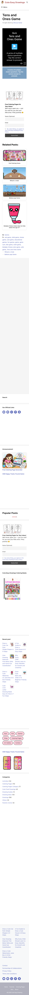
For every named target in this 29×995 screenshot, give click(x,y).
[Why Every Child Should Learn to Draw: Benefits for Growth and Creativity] (25, 656)
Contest (17, 743)
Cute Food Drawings (9, 789)
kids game (9, 244)
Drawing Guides (7, 792)
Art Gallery (7, 743)
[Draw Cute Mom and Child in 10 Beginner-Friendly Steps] (25, 673)
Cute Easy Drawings (15, 2)
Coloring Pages (17, 738)
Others (4, 800)
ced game (8, 237)
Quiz (5, 733)
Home (6, 987)
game (17, 242)
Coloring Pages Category (10, 786)
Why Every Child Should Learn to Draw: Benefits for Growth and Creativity (20, 661)
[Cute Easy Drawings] (2, 2)
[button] (27, 2)
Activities (5, 781)
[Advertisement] (14, 325)
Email (6, 122)
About (16, 989)
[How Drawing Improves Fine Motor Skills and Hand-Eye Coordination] (12, 656)
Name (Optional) (10, 116)
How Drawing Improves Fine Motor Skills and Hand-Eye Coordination (7, 943)
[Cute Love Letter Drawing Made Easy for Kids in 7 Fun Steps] (12, 687)
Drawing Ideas (7, 794)
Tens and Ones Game (14, 249)
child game (15, 237)
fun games (11, 242)
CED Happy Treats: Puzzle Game (13, 474)
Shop (5, 738)
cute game (10, 240)
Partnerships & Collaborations (12, 968)
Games (7, 235)
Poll (12, 733)
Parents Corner (7, 803)
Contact (4, 965)
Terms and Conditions (9, 973)
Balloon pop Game (10, 254)
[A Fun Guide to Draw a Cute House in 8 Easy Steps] (25, 644)
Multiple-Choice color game (11, 247)
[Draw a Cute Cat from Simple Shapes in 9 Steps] (12, 644)
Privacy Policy (6, 971)
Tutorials (11, 987)
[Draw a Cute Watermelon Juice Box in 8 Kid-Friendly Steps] (12, 673)
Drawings (5, 797)
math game (17, 244)
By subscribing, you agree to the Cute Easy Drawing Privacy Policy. (14, 130)
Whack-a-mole (10, 252)
